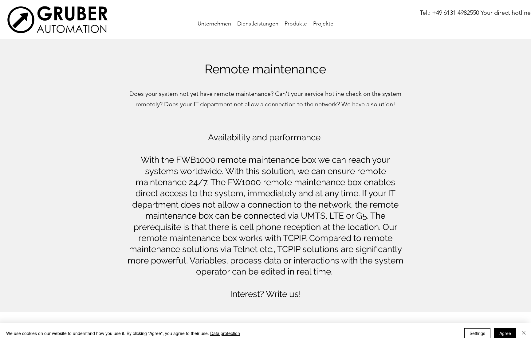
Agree (505, 333)
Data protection (225, 333)
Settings (477, 333)
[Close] (523, 333)
